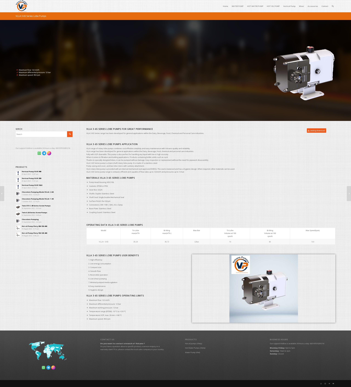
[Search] (332, 6)
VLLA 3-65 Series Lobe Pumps (31, 16)
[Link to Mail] (333, 384)
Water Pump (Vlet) (192, 352)
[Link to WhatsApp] (321, 384)
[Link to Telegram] (329, 384)
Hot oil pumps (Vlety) (193, 343)
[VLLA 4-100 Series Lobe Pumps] (2, 193)
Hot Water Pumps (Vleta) (195, 348)
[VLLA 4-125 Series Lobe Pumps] (349, 193)
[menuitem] (225, 6)
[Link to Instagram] (325, 384)
